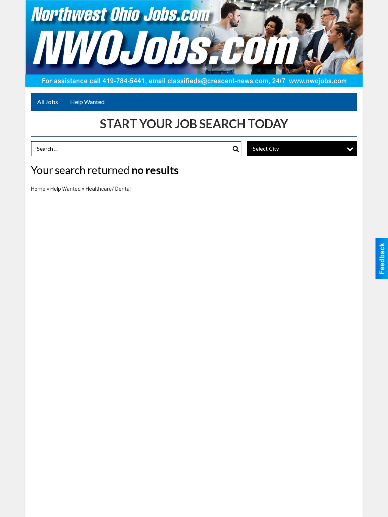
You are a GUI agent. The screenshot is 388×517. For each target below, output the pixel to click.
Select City (266, 148)
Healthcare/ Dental (108, 189)
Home (38, 189)
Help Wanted (87, 101)
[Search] (235, 149)
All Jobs (47, 101)
